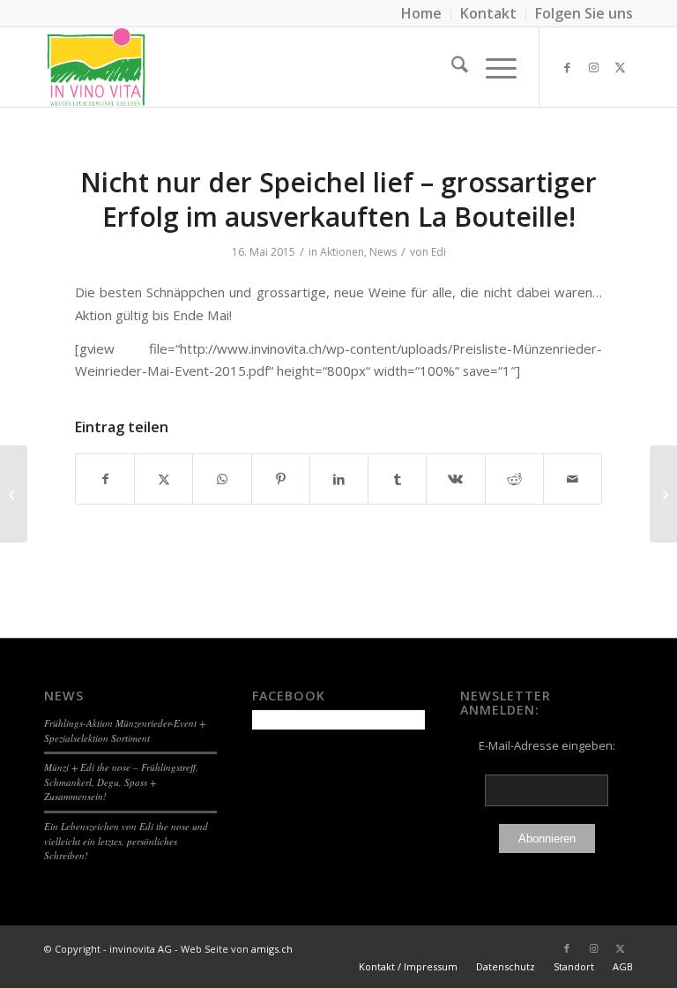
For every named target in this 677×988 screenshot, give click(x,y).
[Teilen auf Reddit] (514, 479)
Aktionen (342, 251)
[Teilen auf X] (163, 479)
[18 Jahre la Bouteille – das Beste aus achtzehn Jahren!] (13, 494)
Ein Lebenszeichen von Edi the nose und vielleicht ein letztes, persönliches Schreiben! (126, 841)
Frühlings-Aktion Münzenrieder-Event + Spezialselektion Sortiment (124, 730)
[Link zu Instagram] (593, 67)
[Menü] (492, 67)
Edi (438, 251)
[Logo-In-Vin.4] (97, 67)
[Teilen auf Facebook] (105, 479)
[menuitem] (421, 14)
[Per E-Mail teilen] (572, 479)
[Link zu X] (619, 67)
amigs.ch (272, 948)
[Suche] (451, 67)
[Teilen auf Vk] (455, 479)
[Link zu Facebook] (567, 67)
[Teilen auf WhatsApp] (221, 479)
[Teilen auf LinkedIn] (339, 479)
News (383, 251)
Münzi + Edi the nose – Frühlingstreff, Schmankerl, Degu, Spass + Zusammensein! (121, 781)
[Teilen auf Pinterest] (280, 479)
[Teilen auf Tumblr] (397, 479)
